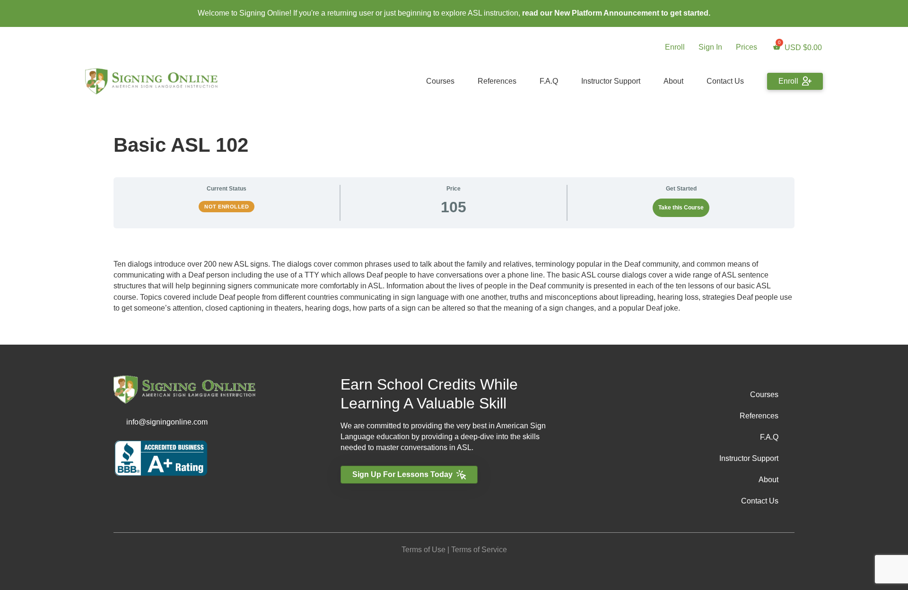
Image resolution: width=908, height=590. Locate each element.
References (497, 81)
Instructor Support (610, 81)
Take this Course (681, 207)
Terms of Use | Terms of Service (454, 550)
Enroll (675, 47)
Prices (746, 47)
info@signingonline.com (167, 422)
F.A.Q (549, 81)
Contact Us (725, 81)
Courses (440, 81)
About (673, 81)
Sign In (710, 47)
